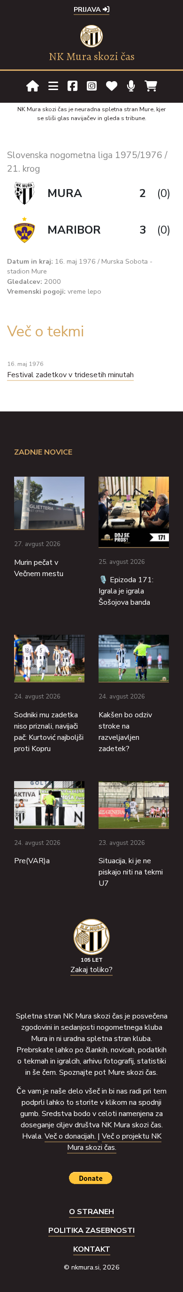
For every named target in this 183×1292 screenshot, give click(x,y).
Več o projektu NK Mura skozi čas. (114, 1142)
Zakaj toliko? (91, 970)
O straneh (91, 1212)
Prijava (88, 9)
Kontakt (91, 1249)
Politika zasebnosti (91, 1230)
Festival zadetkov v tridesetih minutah (70, 375)
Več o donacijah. (71, 1136)
